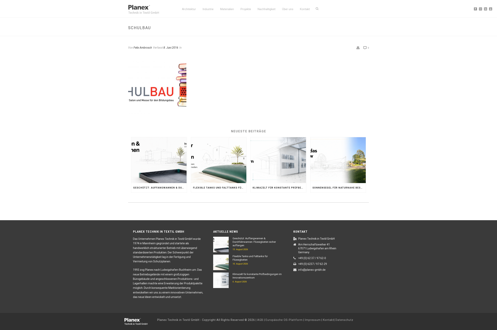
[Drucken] (358, 48)
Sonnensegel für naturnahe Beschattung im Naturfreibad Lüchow (339, 187)
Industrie (208, 9)
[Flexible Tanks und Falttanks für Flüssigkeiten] (219, 160)
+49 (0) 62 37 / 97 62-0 (312, 258)
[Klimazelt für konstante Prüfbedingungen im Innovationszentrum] (278, 160)
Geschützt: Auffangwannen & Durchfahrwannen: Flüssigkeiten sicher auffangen (160, 187)
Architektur (189, 9)
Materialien (227, 9)
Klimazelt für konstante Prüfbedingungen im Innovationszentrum (279, 187)
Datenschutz (344, 319)
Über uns (287, 9)
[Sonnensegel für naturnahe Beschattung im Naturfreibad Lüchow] (338, 160)
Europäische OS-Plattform (284, 319)
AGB (260, 319)
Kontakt (305, 9)
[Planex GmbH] (138, 320)
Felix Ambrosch (143, 47)
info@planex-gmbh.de (312, 269)
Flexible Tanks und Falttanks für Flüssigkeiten (220, 187)
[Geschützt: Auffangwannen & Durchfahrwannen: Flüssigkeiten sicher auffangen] (159, 160)
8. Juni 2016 (170, 47)
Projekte (246, 9)
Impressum (313, 319)
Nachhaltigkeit (266, 9)
